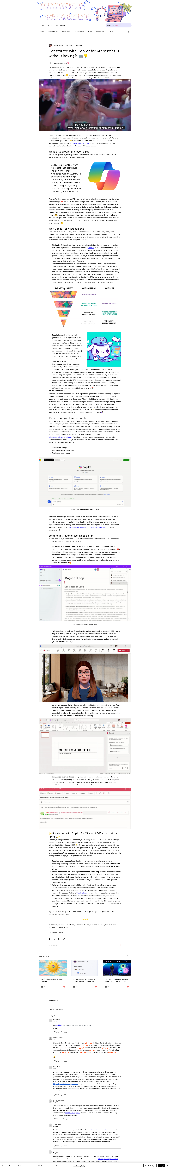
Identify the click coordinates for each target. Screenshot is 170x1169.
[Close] (167, 1165)
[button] (129, 32)
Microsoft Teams (53, 31)
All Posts (41, 31)
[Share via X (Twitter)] (54, 939)
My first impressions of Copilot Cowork (52, 980)
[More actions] (120, 45)
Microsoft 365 (66, 31)
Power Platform (79, 31)
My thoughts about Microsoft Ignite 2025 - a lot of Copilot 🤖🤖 (117, 980)
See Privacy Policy (79, 1166)
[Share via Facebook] (49, 939)
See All (129, 956)
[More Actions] (120, 1020)
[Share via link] (64, 939)
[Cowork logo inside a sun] (53, 968)
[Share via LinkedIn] (59, 939)
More (112, 31)
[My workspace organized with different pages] (85, 968)
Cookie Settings (150, 1166)
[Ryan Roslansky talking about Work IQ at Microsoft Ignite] (117, 968)
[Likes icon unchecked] (54, 1032)
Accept (161, 1166)
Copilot (61, 932)
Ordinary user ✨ (101, 31)
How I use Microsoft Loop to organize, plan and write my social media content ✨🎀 (84, 980)
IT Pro (90, 31)
